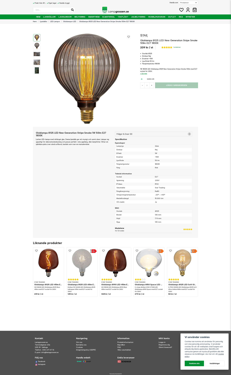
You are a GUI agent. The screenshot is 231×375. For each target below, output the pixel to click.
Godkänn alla (194, 363)
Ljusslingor (65, 17)
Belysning (79, 17)
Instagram (41, 364)
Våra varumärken (124, 350)
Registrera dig (164, 345)
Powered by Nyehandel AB (116, 373)
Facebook (41, 361)
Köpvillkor (121, 345)
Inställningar (215, 363)
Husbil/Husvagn (156, 17)
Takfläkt (123, 17)
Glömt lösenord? (165, 347)
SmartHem (93, 17)
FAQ (119, 347)
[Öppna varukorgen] (194, 9)
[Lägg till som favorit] (181, 9)
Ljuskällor (49, 17)
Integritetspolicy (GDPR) (86, 350)
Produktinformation (125, 342)
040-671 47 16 (48, 350)
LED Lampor (55, 21)
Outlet (172, 17)
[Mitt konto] (188, 9)
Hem (38, 17)
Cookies (79, 347)
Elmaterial (108, 17)
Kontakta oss (81, 345)
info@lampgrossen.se (49, 352)
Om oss (79, 342)
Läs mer (144, 73)
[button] (72, 10)
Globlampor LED (69, 21)
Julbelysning (138, 17)
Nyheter (190, 17)
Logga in (162, 342)
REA (181, 17)
